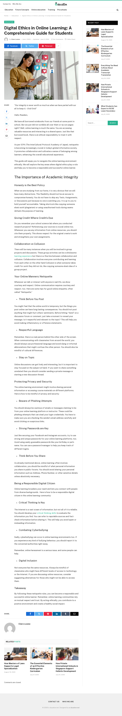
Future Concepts (22, 10)
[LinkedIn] (6, 123)
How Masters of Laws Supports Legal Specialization (14, 666)
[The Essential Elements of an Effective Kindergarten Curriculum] (41, 654)
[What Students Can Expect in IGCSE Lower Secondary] (92, 109)
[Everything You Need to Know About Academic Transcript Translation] (92, 68)
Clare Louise (15, 39)
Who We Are (17, 4)
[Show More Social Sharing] (58, 46)
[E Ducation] (61, 4)
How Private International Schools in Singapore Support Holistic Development (67, 667)
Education (9, 10)
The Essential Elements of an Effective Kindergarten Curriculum (41, 667)
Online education (38, 10)
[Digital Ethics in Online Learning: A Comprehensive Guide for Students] (41, 75)
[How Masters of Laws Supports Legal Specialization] (15, 654)
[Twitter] (6, 117)
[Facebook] (6, 111)
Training (51, 10)
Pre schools (62, 10)
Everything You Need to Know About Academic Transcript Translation (109, 70)
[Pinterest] (6, 129)
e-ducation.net (74, 708)
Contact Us (7, 4)
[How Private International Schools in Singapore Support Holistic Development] (67, 654)
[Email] (6, 135)
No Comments (58, 39)
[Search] (117, 9)
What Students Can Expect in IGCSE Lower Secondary (109, 108)
